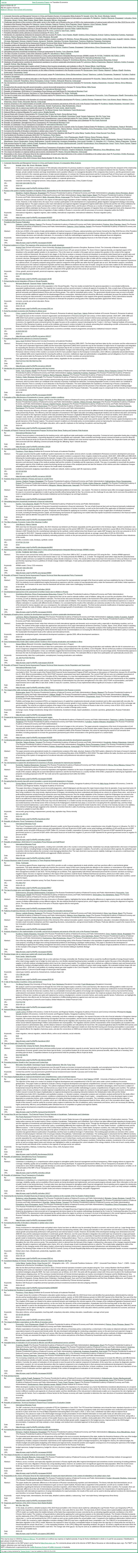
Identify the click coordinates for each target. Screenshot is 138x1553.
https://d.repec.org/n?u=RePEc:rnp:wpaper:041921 (34, 612)
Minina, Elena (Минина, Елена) (119, 765)
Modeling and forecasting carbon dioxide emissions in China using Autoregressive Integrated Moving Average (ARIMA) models (49, 56)
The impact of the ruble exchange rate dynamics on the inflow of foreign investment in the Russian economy (42, 70)
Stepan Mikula (90, 66)
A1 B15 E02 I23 (21, 331)
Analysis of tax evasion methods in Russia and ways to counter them (28, 47)
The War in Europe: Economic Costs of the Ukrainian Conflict (26, 53)
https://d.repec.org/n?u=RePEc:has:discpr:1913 (33, 1041)
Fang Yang (106, 116)
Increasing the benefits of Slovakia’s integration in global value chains (29, 131)
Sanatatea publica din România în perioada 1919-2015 (23, 45)
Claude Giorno (62, 131)
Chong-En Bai (43, 114)
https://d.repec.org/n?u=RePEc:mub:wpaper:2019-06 (34, 663)
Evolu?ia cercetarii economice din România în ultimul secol (25, 31)
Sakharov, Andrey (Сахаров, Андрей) (120, 617)
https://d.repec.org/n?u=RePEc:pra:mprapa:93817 (33, 888)
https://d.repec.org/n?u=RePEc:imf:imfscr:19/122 (33, 839)
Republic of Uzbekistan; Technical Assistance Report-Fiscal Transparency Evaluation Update (37, 147)
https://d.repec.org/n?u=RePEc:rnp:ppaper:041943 (34, 1473)
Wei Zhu (65, 158)
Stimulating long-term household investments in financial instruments (28, 51)
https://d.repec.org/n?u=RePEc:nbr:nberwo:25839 (33, 1060)
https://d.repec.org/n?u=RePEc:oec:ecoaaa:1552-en (34, 1258)
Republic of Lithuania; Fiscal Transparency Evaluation (23, 89)
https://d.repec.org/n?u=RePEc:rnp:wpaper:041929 (34, 737)
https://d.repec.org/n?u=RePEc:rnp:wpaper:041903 (34, 243)
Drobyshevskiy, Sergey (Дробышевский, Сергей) (65, 143)
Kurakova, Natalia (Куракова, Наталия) (115, 104)
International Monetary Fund (101, 43)
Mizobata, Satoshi (109, 16)
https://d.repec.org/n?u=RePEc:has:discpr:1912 (33, 819)
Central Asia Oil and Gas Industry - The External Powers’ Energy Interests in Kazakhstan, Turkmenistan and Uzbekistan (46, 120)
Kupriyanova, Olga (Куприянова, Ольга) (66, 106)
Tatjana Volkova (94, 118)
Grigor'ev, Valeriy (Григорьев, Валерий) (38, 129)
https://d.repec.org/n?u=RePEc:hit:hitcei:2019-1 (33, 188)
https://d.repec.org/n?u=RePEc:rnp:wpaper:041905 (34, 779)
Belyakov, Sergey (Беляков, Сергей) (118, 1198)
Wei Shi (98, 116)
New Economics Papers (41, 2)
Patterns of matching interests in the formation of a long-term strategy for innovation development (38, 99)
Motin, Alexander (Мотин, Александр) (52, 20)
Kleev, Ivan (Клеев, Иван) (112, 99)
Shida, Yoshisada (71, 93)
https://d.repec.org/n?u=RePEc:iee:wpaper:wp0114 (34, 1007)
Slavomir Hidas (69, 28)
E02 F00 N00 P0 (22, 1055)
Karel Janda (59, 108)
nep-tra (3, 2)
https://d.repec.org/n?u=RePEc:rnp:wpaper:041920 (34, 1400)
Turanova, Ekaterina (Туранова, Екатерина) (95, 41)
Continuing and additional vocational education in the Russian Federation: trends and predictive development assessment (47, 79)
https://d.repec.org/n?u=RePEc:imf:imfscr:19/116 (33, 1427)
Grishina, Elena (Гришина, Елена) (91, 35)
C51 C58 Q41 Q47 (22, 974)
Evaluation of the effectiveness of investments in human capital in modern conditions (34, 39)
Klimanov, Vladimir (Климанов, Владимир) (77, 150)
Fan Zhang (111, 133)
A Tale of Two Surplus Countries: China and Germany (23, 110)
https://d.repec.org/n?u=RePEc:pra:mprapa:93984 (33, 573)
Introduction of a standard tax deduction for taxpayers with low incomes (29, 35)
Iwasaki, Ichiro (89, 16)
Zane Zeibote (83, 118)
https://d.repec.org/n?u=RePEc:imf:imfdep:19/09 (33, 1074)
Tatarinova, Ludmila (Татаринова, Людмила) (105, 74)
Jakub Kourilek (70, 108)
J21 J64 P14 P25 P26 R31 (25, 658)
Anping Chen (71, 26)
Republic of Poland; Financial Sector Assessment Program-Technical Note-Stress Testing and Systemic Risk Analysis (46, 43)
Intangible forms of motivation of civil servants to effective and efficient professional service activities (39, 139)
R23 (17, 1036)
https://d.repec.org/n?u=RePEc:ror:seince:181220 (33, 476)
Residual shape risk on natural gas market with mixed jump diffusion (28, 108)
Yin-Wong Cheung (51, 110)
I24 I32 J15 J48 (21, 303)
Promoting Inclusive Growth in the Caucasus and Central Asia (26, 116)
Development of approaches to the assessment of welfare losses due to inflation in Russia (36, 60)
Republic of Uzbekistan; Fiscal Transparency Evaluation (24, 124)
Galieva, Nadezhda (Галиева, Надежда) (118, 35)
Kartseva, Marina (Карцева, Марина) (17, 37)
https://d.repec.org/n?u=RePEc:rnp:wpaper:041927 (34, 639)
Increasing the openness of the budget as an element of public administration (31, 150)
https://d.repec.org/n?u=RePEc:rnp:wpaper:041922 (34, 1452)
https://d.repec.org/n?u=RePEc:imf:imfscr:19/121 (33, 687)
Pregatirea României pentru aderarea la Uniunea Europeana (25, 33)
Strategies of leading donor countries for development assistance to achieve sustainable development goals (42, 62)
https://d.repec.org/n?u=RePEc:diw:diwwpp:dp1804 (34, 547)
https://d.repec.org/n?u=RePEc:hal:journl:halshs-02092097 (37, 1288)
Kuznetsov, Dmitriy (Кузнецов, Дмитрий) (30, 1478)
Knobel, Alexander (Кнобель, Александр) (27, 156)
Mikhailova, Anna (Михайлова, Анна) (106, 150)
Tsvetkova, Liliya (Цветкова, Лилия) (38, 106)
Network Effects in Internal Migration (17, 112)
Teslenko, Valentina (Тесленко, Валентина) (62, 41)
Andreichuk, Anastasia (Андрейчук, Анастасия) (68, 141)
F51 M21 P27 (21, 883)
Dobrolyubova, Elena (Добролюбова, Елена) (71, 74)
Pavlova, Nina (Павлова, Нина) (70, 24)
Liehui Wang (79, 133)
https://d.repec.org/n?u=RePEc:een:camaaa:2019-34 (34, 979)
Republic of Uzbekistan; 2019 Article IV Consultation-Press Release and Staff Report (34, 91)
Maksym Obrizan (7, 10)
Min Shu (58, 158)
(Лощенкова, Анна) (20, 72)
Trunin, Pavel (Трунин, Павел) (125, 143)
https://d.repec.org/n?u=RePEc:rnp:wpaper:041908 (34, 499)
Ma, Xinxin (98, 16)
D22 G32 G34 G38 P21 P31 (26, 183)
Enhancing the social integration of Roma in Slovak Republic (25, 28)
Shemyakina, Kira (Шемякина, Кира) (106, 895)
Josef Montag (101, 66)
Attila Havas (91, 87)
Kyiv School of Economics (23, 10)
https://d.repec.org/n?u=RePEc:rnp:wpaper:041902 (34, 929)
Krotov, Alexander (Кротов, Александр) (32, 102)
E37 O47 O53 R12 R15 (24, 274)
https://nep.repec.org (48, 1543)
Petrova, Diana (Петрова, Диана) (96, 137)
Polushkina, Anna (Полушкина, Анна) (94, 129)
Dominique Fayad (73, 116)
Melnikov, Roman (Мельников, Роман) (81, 39)
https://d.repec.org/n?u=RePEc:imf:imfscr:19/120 (33, 447)
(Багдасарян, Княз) (90, 70)
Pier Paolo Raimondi (99, 120)
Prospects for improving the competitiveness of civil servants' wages (28, 74)
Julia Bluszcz (55, 53)
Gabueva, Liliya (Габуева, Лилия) (95, 24)
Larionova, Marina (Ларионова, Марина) (98, 62)
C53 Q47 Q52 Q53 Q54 (24, 568)
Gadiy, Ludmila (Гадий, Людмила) (34, 143)
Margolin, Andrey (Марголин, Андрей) (109, 39)
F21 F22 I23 (20, 1253)
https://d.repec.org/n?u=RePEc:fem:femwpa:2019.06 (34, 1154)
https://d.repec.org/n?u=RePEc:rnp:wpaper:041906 (34, 760)
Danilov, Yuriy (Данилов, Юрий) (67, 51)
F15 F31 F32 (20, 1002)
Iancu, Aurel (54, 33)
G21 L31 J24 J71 (22, 814)
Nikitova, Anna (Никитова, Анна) (79, 915)
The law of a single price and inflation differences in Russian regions (28, 95)
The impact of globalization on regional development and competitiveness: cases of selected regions (40, 118)
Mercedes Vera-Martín (59, 116)
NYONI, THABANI (103, 56)
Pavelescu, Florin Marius (55, 45)
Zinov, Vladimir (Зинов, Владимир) (118, 934)
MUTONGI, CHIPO (118, 56)
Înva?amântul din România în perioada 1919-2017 (22, 135)
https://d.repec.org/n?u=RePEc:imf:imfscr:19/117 (33, 1193)
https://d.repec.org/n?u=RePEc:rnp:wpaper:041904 (34, 520)
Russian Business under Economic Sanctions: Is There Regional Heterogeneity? (33, 93)
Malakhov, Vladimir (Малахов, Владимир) (108, 18)
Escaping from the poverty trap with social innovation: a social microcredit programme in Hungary (38, 87)
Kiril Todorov (105, 118)
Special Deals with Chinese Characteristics (19, 114)
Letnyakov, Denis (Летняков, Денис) (121, 193)
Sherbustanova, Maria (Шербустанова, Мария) (21, 145)
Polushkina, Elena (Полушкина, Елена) (35, 81)
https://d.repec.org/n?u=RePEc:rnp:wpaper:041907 (34, 395)
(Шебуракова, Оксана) (114, 139)
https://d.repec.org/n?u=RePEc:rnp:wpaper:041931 (34, 715)
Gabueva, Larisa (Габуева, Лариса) (45, 24)
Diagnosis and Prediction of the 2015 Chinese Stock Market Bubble (28, 158)
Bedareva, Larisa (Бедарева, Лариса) (111, 127)
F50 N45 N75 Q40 (22, 1149)
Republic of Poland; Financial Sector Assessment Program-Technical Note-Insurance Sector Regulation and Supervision (47, 68)
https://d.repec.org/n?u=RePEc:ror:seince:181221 (33, 1320)
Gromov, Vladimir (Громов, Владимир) (69, 47)
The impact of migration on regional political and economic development (29, 152)
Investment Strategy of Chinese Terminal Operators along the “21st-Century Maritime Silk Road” (38, 133)
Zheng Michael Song (69, 114)
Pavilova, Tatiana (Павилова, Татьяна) (122, 141)
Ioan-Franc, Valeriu (68, 31)
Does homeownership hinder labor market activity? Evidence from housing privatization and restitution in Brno (43, 66)
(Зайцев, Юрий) (117, 70)
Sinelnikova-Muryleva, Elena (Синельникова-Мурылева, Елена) (94, 60)
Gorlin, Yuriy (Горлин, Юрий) (67, 35)
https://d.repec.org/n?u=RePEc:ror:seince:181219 (33, 366)
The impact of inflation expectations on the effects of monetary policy (28, 137)
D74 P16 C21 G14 (22, 542)
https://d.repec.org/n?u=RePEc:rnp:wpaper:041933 (34, 1373)
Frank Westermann (78, 110)
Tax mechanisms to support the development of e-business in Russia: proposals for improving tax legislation (42, 83)
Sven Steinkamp (65, 110)
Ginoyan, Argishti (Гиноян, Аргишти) (33, 41)
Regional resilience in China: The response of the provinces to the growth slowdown (34, 26)
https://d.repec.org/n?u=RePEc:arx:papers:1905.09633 (35, 1534)
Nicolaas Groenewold (85, 26)
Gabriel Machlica (82, 28)
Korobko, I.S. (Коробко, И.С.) (96, 141)
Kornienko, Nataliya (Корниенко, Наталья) (99, 83)
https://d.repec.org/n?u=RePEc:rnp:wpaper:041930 (34, 1220)
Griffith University (55, 1547)
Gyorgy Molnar (81, 87)
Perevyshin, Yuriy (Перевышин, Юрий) (109, 95)
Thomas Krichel (25, 1551)
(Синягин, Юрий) (84, 139)
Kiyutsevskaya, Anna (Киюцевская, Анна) (99, 143)
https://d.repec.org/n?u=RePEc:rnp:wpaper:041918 (34, 1340)
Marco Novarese (97, 1543)
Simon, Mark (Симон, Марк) (28, 20)
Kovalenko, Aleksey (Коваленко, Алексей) (119, 742)
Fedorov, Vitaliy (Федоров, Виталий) (44, 37)
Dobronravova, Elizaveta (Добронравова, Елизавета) (75, 95)
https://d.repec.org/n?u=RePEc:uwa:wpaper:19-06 (34, 279)
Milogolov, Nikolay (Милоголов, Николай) (26, 49)
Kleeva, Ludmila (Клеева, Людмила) (88, 99)
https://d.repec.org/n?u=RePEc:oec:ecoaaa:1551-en (34, 308)
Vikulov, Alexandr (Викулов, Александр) (72, 152)
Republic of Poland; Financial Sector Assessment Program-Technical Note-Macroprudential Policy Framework (43, 58)
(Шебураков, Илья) (98, 139)
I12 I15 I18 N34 (21, 471)
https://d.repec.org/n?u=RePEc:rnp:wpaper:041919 (34, 908)
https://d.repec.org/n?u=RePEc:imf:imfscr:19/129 (33, 858)
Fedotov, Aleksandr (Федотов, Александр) (65, 81)
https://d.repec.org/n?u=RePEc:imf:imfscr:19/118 (33, 1173)
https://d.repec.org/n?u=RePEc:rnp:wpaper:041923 (34, 217)
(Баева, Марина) (104, 70)
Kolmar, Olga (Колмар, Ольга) (22, 64)
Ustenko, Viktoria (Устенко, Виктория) (87, 402)
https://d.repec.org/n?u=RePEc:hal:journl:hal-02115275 (35, 1112)
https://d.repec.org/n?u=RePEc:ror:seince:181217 (33, 336)
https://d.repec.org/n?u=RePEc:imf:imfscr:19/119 (33, 589)
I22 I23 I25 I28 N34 (22, 1314)
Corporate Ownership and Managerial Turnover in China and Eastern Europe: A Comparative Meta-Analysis (42, 16)
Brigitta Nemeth (49, 112)
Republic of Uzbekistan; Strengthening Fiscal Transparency (25, 122)
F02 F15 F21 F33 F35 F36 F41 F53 (28, 361)
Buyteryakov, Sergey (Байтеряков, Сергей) (35, 141)
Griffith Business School (38, 1547)
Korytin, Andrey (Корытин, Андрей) (95, 483)
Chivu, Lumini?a (55, 31)
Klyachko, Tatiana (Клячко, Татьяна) (107, 79)
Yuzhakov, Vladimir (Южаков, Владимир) (100, 722)
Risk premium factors (11, 143)
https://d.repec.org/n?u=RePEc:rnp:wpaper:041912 (34, 428)
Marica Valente (66, 53)
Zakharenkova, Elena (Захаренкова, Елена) (100, 47)
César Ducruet (101, 133)
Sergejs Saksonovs (88, 116)
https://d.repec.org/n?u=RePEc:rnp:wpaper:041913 (34, 1500)
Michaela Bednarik (57, 28)
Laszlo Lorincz (38, 112)
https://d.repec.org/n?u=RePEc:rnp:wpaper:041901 (34, 952)
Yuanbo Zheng (90, 133)
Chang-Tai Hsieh (55, 114)
